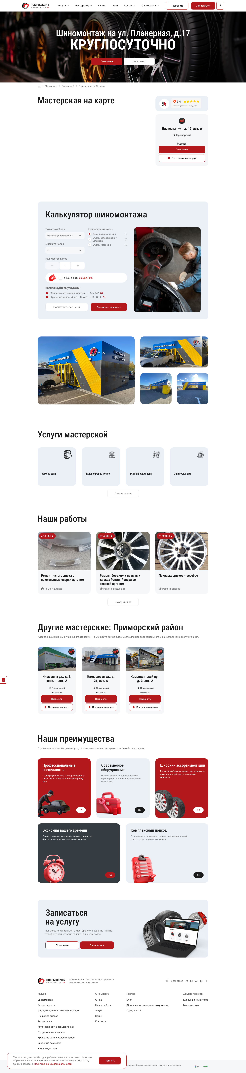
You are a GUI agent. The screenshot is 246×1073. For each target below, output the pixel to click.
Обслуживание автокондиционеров (59, 1010)
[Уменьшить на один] (52, 265)
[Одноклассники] (201, 981)
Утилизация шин (47, 1048)
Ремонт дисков (47, 1005)
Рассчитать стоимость (109, 307)
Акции (101, 5)
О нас (98, 999)
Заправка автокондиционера (67, 293)
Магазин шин (191, 1005)
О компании (149, 5)
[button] (126, 234)
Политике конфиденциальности (53, 1063)
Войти (220, 6)
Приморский (68, 86)
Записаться (203, 5)
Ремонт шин (45, 1021)
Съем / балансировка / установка (105, 239)
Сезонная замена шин (104, 234)
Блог (129, 999)
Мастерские (82, 5)
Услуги (62, 5)
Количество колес (56, 258)
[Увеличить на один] (78, 265)
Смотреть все (123, 602)
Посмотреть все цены (66, 307)
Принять (110, 1060)
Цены (114, 5)
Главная (39, 86)
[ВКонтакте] (196, 981)
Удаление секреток (49, 1043)
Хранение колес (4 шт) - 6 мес (68, 297)
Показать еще (123, 493)
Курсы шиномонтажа (195, 999)
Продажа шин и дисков (51, 1032)
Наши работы (103, 1005)
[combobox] (65, 235)
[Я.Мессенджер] (206, 981)
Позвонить (177, 5)
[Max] (191, 981)
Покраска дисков (48, 1016)
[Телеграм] (186, 981)
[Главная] (36, 6)
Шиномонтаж (45, 999)
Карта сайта (133, 1010)
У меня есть (78, 277)
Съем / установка (102, 244)
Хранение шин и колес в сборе (56, 1037)
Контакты (129, 5)
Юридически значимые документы (147, 1005)
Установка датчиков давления (56, 1026)
